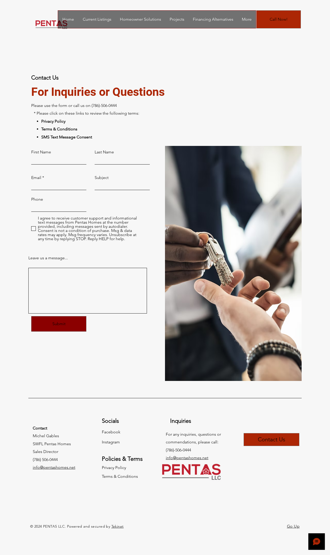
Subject (102, 178)
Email (36, 178)
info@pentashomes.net (54, 467)
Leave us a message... (48, 258)
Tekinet (117, 526)
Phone (37, 199)
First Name (41, 152)
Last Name (104, 152)
